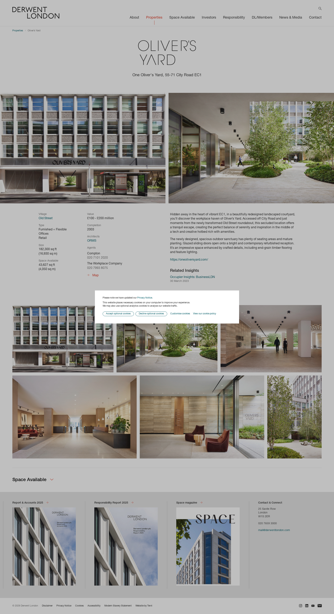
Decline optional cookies (151, 314)
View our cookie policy (204, 314)
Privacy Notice (144, 298)
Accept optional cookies (118, 314)
